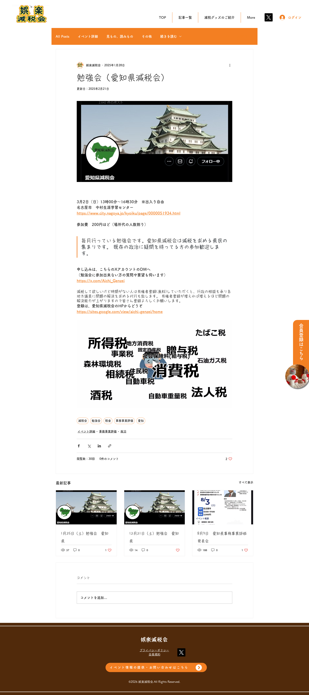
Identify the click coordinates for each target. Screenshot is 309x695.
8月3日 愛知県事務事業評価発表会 (222, 537)
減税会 (82, 420)
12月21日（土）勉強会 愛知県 (154, 537)
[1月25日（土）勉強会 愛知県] (86, 507)
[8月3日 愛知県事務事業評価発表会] (222, 507)
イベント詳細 (88, 36)
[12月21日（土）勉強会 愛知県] (154, 507)
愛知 (141, 420)
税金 (108, 420)
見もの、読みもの (119, 36)
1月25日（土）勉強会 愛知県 (84, 537)
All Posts (62, 36)
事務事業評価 (124, 420)
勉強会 (96, 420)
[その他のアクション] (229, 65)
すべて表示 (246, 482)
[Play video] (154, 364)
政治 (123, 431)
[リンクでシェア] (110, 446)
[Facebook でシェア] (79, 446)
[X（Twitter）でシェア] (89, 446)
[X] (268, 17)
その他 (147, 36)
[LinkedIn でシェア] (99, 446)
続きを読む (168, 36)
